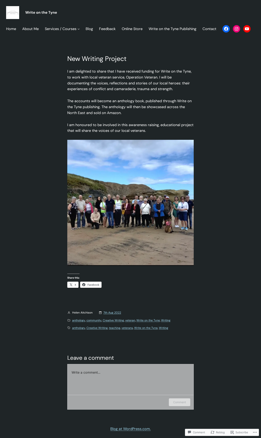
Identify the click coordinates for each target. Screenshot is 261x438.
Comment (179, 402)
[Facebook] (226, 28)
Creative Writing (113, 320)
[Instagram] (236, 28)
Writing (165, 320)
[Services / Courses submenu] (78, 29)
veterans (127, 328)
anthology (78, 320)
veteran (130, 320)
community (94, 320)
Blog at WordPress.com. (130, 428)
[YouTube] (247, 28)
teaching (114, 328)
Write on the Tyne (41, 12)
